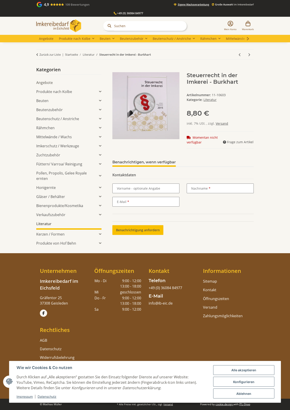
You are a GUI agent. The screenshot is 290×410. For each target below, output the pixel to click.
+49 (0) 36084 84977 (129, 13)
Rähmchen (45, 127)
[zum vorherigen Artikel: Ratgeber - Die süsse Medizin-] (239, 55)
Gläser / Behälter (50, 196)
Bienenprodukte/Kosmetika (59, 205)
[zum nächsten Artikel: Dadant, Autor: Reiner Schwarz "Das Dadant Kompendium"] (249, 55)
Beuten (42, 100)
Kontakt (209, 289)
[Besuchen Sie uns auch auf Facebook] (43, 313)
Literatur (210, 100)
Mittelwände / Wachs (54, 136)
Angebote (44, 82)
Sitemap (210, 281)
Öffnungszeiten (216, 298)
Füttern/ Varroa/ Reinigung (59, 164)
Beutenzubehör (49, 109)
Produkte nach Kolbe (54, 91)
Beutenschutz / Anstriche (57, 118)
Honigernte (46, 187)
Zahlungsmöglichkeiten (223, 315)
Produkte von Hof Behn (56, 243)
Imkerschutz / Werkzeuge (57, 145)
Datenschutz (47, 396)
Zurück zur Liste (50, 54)
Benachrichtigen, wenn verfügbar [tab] (144, 162)
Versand (222, 123)
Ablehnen (243, 394)
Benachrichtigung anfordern (138, 230)
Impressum (25, 396)
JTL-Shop (244, 404)
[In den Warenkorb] (116, 69)
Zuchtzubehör (48, 155)
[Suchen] (108, 25)
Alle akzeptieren (243, 370)
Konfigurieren (243, 382)
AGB (43, 340)
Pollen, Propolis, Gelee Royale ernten (61, 176)
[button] (230, 26)
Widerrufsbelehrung (57, 357)
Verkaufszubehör (50, 214)
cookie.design (224, 404)
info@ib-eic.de (161, 303)
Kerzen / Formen (50, 234)
